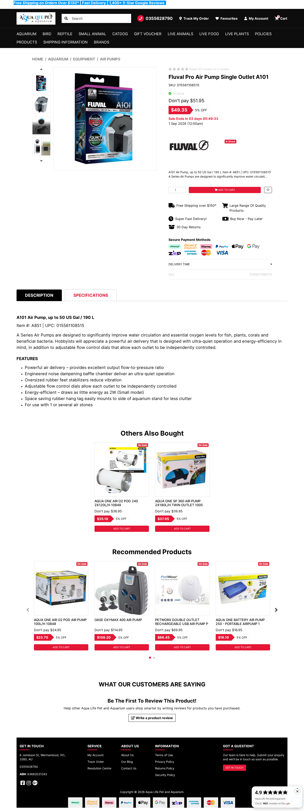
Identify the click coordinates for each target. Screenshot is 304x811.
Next (276, 610)
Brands (101, 42)
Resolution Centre (99, 768)
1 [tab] (150, 658)
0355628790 (159, 18)
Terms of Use (164, 755)
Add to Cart (226, 189)
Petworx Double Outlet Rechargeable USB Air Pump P (181, 622)
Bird (47, 34)
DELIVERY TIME (179, 264)
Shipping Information (65, 42)
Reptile (64, 34)
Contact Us (128, 768)
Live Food (209, 34)
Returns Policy (164, 768)
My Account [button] (258, 18)
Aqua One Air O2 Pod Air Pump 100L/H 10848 (60, 622)
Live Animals (180, 34)
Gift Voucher (148, 34)
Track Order (95, 761)
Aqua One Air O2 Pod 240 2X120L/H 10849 (116, 503)
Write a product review (154, 718)
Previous (28, 610)
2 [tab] (154, 658)
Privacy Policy (164, 761)
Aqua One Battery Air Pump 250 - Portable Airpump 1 (240, 622)
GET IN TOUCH (234, 767)
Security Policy (165, 775)
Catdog (120, 34)
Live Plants (237, 34)
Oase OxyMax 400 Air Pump (118, 620)
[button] (268, 190)
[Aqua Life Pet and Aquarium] (36, 18)
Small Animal (92, 34)
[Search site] (66, 18)
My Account (95, 755)
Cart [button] (282, 17)
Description (39, 295)
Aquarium (26, 34)
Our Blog (127, 761)
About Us (127, 755)
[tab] (39, 295)
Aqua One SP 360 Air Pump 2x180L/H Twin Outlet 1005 (179, 503)
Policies (263, 34)
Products (27, 42)
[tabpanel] (121, 487)
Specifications (90, 295)
